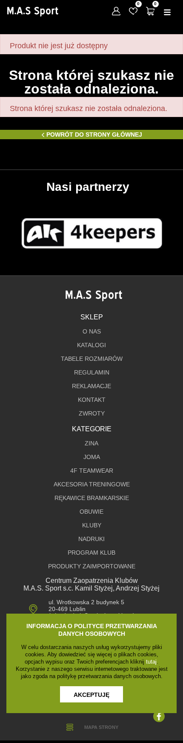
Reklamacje (91, 386)
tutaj (151, 661)
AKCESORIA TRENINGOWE (92, 484)
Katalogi (91, 345)
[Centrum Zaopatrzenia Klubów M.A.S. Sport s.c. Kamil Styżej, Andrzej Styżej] (32, 12)
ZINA (91, 443)
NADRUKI (91, 539)
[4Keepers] (91, 233)
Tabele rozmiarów (92, 359)
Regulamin (91, 372)
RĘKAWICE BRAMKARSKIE (91, 498)
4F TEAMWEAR (91, 471)
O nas (92, 331)
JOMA (91, 457)
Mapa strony (101, 727)
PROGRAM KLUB (91, 553)
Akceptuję (91, 694)
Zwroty (92, 413)
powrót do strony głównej (94, 134)
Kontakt (92, 400)
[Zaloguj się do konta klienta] (116, 11)
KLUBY (91, 525)
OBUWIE (91, 512)
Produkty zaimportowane (91, 566)
